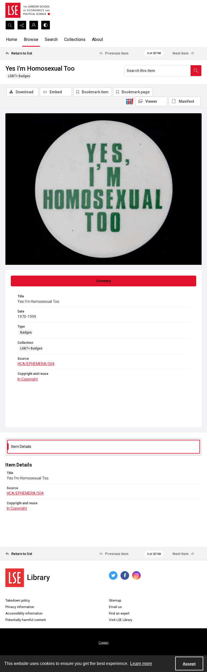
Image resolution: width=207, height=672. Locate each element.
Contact (103, 642)
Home (11, 39)
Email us (115, 607)
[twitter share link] (113, 575)
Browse (31, 39)
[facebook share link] (124, 575)
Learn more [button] (141, 663)
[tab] (103, 281)
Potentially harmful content (25, 620)
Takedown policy (17, 600)
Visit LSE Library (120, 620)
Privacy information (19, 607)
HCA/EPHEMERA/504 (36, 364)
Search (51, 39)
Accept (189, 663)
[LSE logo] (27, 10)
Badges (26, 332)
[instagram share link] (136, 575)
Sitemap (115, 600)
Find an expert (119, 613)
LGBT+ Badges (19, 76)
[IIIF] (129, 101)
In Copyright (28, 379)
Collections (74, 39)
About (97, 39)
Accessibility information (24, 613)
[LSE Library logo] (27, 577)
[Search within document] (196, 70)
